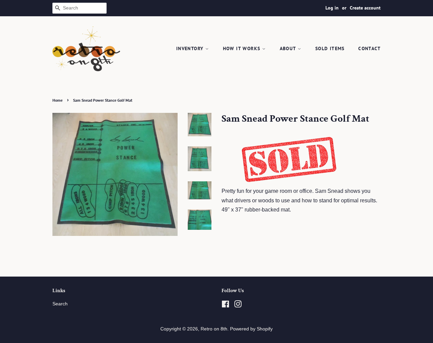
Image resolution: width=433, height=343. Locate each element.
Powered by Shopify (251, 328)
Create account (365, 8)
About (289, 48)
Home (57, 100)
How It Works (242, 48)
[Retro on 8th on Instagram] (238, 305)
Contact (369, 48)
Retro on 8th (214, 328)
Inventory (190, 48)
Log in (332, 8)
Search (60, 303)
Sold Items (330, 48)
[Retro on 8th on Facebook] (225, 305)
